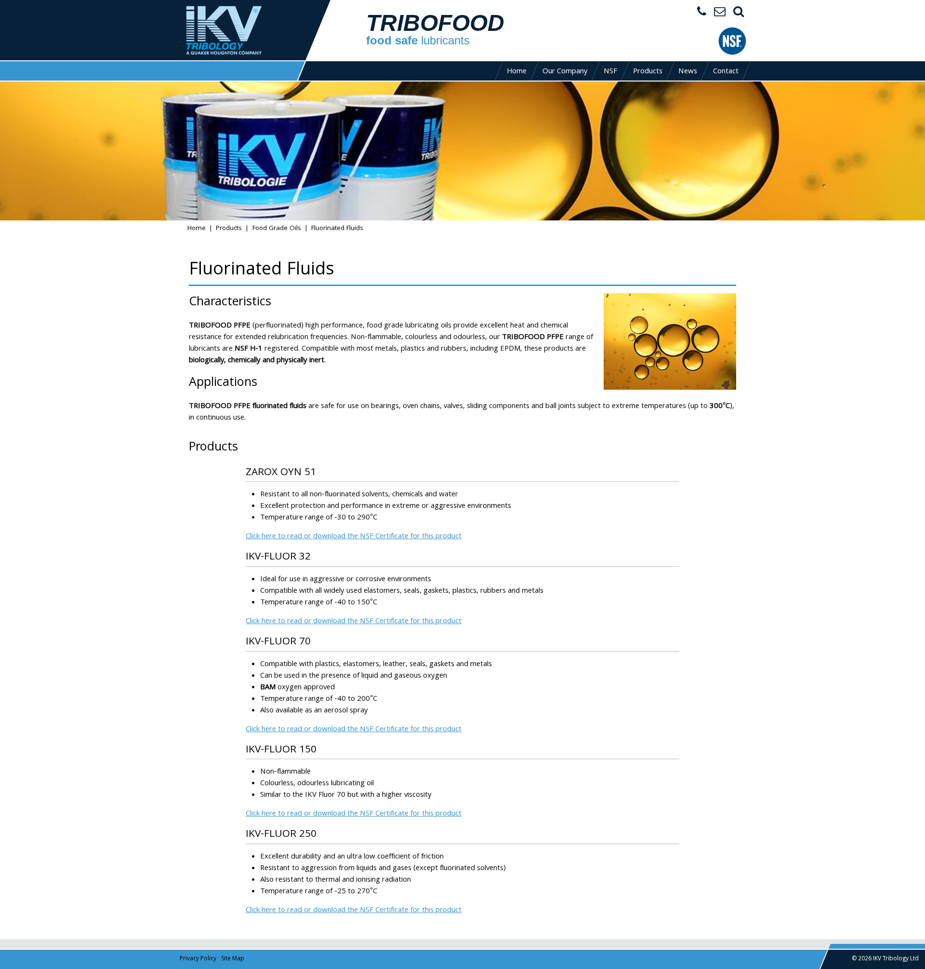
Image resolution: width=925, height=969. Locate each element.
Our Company (565, 72)
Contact (726, 72)
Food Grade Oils (276, 228)
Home (517, 72)
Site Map (232, 959)
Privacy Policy (198, 959)
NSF (610, 72)
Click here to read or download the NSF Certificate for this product (354, 537)
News (687, 72)
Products (647, 72)
